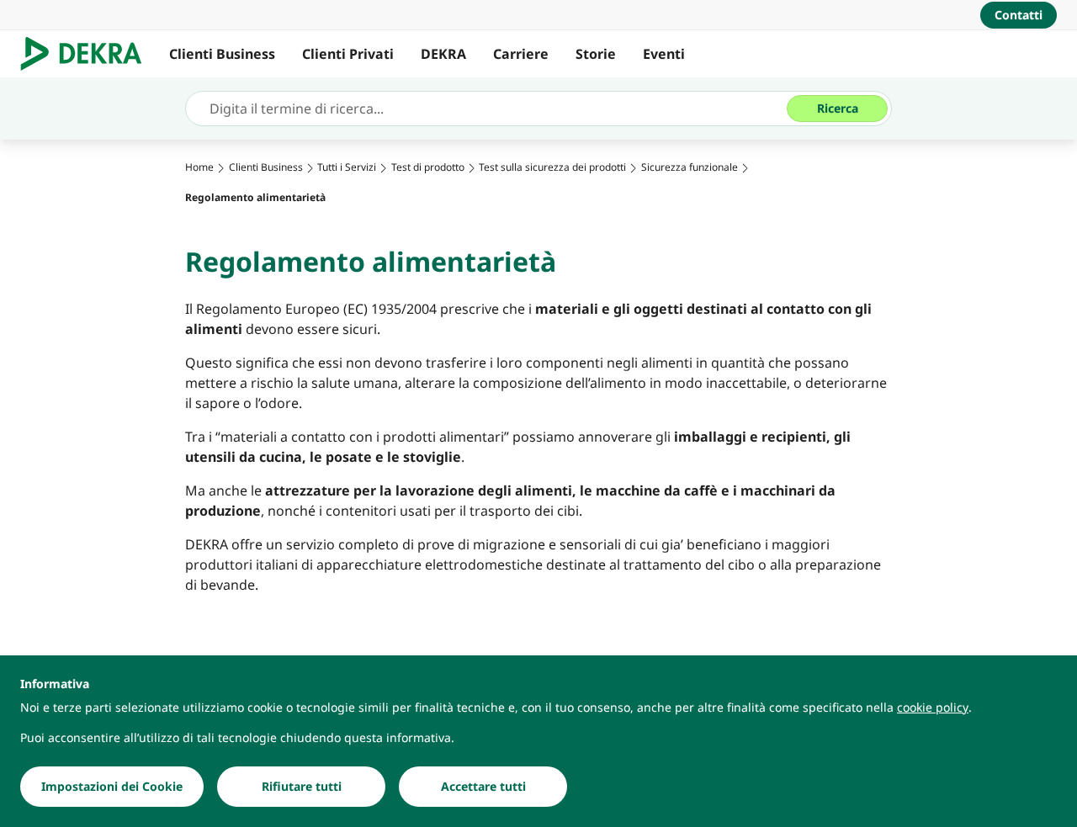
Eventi (664, 54)
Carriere (521, 54)
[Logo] (88, 53)
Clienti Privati (348, 54)
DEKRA (443, 54)
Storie (596, 54)
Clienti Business (222, 54)
